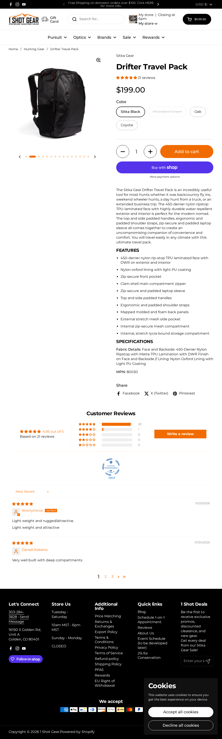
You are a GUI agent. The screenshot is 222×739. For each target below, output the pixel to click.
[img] (22, 504)
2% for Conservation (149, 655)
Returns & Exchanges (104, 624)
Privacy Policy (106, 647)
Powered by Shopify (77, 732)
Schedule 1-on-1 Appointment (151, 619)
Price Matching (108, 616)
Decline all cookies (181, 725)
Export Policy (106, 632)
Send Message (19, 619)
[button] (153, 19)
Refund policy (107, 659)
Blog (142, 612)
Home (13, 49)
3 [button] (112, 577)
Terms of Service (109, 653)
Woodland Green (167, 112)
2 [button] (105, 577)
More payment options (165, 176)
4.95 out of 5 (53, 431)
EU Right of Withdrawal (105, 683)
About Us (146, 633)
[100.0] (111, 467)
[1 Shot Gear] (24, 19)
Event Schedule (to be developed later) (152, 643)
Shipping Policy (108, 664)
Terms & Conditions (104, 639)
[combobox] (96, 19)
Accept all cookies (180, 712)
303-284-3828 (16, 614)
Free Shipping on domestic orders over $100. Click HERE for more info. (111, 4)
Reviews (145, 628)
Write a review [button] (180, 434)
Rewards (102, 675)
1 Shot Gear (49, 732)
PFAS (99, 670)
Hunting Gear (34, 49)
